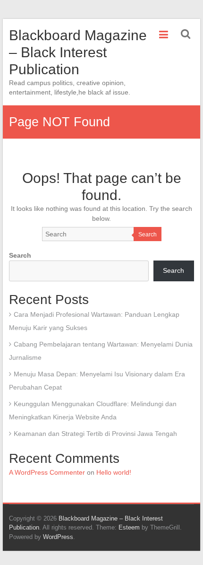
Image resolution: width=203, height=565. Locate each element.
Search (147, 234)
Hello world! (113, 472)
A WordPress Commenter (47, 472)
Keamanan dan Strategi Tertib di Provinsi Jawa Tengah (95, 433)
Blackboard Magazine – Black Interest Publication (78, 52)
